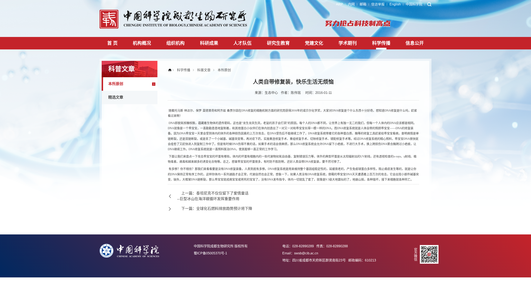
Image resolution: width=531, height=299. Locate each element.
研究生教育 (278, 43)
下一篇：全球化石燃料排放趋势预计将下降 (216, 209)
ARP (339, 4)
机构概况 (142, 43)
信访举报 (378, 4)
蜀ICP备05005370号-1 (210, 253)
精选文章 (115, 97)
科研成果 (209, 43)
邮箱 (363, 4)
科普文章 (204, 70)
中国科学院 (414, 4)
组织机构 (175, 43)
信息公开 (415, 43)
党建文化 (314, 43)
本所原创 (115, 84)
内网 (351, 4)
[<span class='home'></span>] (171, 70)
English (395, 4)
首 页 (112, 43)
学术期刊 (348, 43)
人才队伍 (242, 43)
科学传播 (381, 43)
